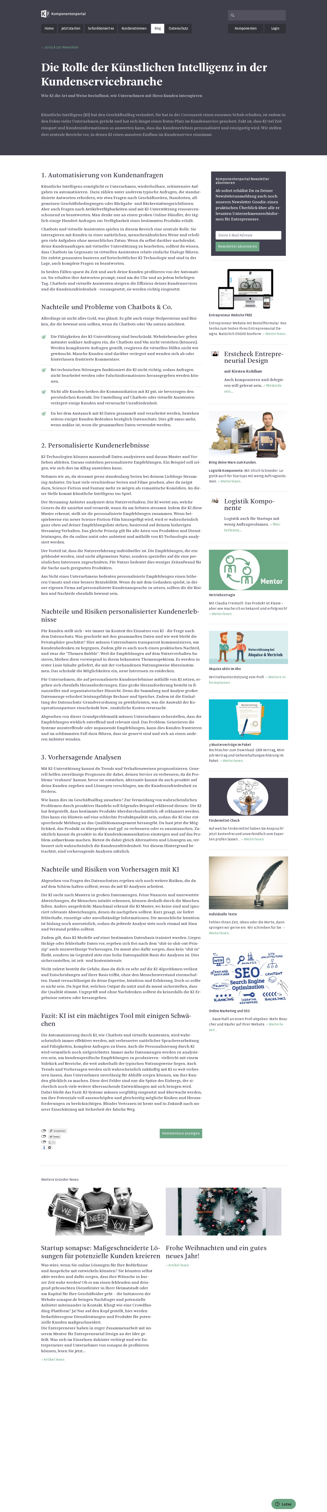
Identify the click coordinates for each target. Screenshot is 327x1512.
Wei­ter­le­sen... (276, 334)
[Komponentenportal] (63, 14)
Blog (157, 28)
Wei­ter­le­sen (254, 839)
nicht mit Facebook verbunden (43, 1131)
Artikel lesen (54, 1359)
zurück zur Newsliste (61, 47)
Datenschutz (178, 28)
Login (275, 28)
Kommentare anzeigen (181, 1133)
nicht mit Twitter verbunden (43, 1136)
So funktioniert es (101, 28)
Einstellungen (49, 1147)
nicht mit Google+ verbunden (43, 1142)
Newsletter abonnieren (237, 246)
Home (49, 28)
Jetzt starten (70, 28)
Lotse (286, 1504)
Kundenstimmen (134, 28)
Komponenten (245, 28)
